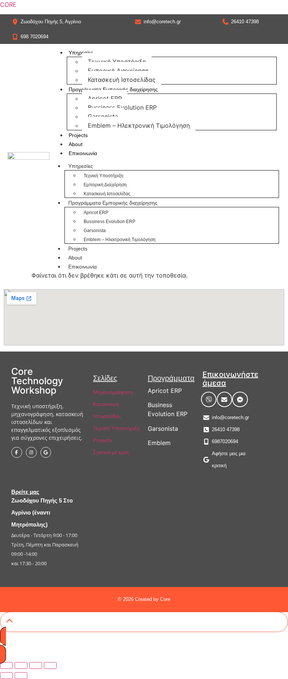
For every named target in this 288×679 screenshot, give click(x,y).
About (75, 144)
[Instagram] (31, 452)
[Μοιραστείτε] (35, 665)
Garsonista (103, 116)
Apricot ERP (105, 98)
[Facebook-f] (16, 452)
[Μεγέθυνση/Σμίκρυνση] (6, 665)
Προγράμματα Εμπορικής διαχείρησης (113, 89)
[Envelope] (224, 399)
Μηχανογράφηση (113, 392)
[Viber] (209, 399)
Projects (78, 135)
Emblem (159, 443)
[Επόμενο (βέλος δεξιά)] (21, 675)
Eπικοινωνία (83, 153)
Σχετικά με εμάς (111, 452)
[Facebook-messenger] (240, 399)
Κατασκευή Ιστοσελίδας (122, 79)
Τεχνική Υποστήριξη (117, 61)
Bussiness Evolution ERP (122, 107)
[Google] (45, 452)
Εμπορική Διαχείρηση (118, 70)
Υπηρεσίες (81, 53)
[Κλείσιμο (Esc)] (50, 665)
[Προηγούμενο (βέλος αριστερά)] (6, 675)
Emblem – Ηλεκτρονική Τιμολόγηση (139, 125)
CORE (8, 4)
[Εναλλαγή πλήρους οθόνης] (21, 665)
